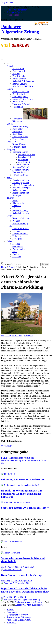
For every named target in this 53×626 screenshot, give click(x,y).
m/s (2, 335)
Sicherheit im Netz (20, 213)
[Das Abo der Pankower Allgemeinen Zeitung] (20, 599)
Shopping (11, 149)
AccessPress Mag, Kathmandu (29, 605)
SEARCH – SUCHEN (22, 86)
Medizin (16, 244)
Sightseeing (17, 107)
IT (13, 208)
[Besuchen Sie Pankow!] (15, 47)
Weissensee (23, 159)
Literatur (16, 231)
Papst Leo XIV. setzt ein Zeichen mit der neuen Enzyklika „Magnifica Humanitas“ (25, 590)
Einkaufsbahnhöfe (20, 164)
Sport (14, 251)
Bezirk (10, 89)
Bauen (10, 124)
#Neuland (16, 205)
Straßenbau (17, 131)
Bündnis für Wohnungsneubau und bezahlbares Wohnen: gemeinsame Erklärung (22, 493)
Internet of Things (20, 210)
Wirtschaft (11, 141)
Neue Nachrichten (20, 91)
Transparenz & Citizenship (19, 617)
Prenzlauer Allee (25, 157)
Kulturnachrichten (20, 228)
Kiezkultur (17, 121)
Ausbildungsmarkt (20, 193)
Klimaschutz (18, 203)
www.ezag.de (7, 446)
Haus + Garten (19, 139)
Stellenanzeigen (19, 190)
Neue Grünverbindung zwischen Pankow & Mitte (23, 460)
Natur (15, 200)
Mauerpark (17, 239)
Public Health (18, 249)
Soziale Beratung (20, 223)
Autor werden (13, 15)
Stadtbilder (17, 118)
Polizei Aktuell (19, 101)
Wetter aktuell (18, 71)
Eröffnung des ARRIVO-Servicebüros (23, 479)
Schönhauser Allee (26, 154)
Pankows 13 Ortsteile (22, 104)
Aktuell (10, 66)
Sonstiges (16, 195)
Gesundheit (17, 246)
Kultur (10, 226)
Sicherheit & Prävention (23, 81)
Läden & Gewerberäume (23, 185)
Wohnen (16, 221)
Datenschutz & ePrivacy (17, 615)
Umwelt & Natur (20, 136)
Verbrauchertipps (20, 175)
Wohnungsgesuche (20, 182)
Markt (9, 177)
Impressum (12, 612)
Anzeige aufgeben (20, 180)
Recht (9, 216)
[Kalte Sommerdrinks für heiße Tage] (11, 569)
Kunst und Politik (20, 233)
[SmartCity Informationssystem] (41, 23)
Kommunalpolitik (20, 96)
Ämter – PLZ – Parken (22, 99)
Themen (10, 198)
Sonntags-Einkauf (20, 167)
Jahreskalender (19, 78)
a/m (2, 580)
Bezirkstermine (19, 76)
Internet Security (19, 84)
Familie (15, 254)
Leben (9, 241)
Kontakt (10, 609)
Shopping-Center (20, 152)
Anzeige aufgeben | (15, 12)
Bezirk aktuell (18, 94)
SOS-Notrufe (18, 68)
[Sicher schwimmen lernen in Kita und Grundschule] (10, 553)
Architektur (17, 129)
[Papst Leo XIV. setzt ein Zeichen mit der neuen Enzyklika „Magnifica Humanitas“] (15, 583)
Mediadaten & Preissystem (19, 620)
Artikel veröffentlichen (17, 10)
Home (4, 267)
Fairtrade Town (19, 172)
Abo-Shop (11, 622)
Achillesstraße (24, 162)
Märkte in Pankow (20, 170)
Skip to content (8, 2)
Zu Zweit (16, 256)
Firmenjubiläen (19, 147)
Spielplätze (17, 134)
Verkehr (16, 73)
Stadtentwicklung (20, 126)
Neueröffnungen (19, 144)
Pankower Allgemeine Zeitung (20, 29)
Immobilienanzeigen (21, 187)
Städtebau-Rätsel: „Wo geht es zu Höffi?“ (25, 507)
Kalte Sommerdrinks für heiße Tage (22, 575)
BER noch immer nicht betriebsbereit (17, 458)
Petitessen (16, 236)
